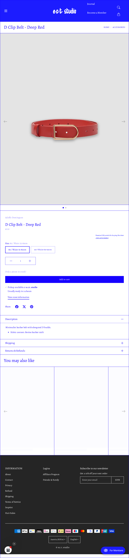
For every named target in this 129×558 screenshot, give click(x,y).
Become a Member (96, 12)
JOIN (117, 479)
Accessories (119, 27)
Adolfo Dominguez (14, 217)
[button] (7, 11)
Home (106, 27)
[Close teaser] (14, 543)
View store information (18, 297)
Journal (91, 4)
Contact (9, 479)
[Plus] (30, 261)
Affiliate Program (51, 474)
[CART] (118, 14)
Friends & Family (51, 479)
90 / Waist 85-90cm (43, 249)
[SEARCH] (118, 7)
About (8, 474)
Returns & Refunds (15, 350)
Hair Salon (10, 513)
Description (11, 319)
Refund (8, 490)
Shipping (10, 343)
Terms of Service (13, 501)
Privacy (8, 485)
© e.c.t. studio (62, 547)
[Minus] (11, 261)
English (73, 539)
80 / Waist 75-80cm (17, 249)
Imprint (9, 507)
